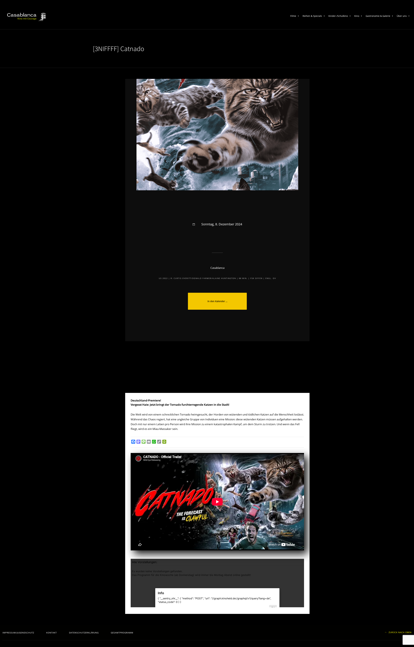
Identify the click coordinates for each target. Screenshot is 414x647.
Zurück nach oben (400, 632)
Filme (293, 15)
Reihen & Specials (312, 15)
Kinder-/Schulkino (338, 15)
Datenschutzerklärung (84, 632)
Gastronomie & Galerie (378, 15)
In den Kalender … (217, 301)
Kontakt (51, 632)
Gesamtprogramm (122, 632)
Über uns (402, 15)
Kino (356, 15)
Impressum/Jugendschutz (18, 632)
